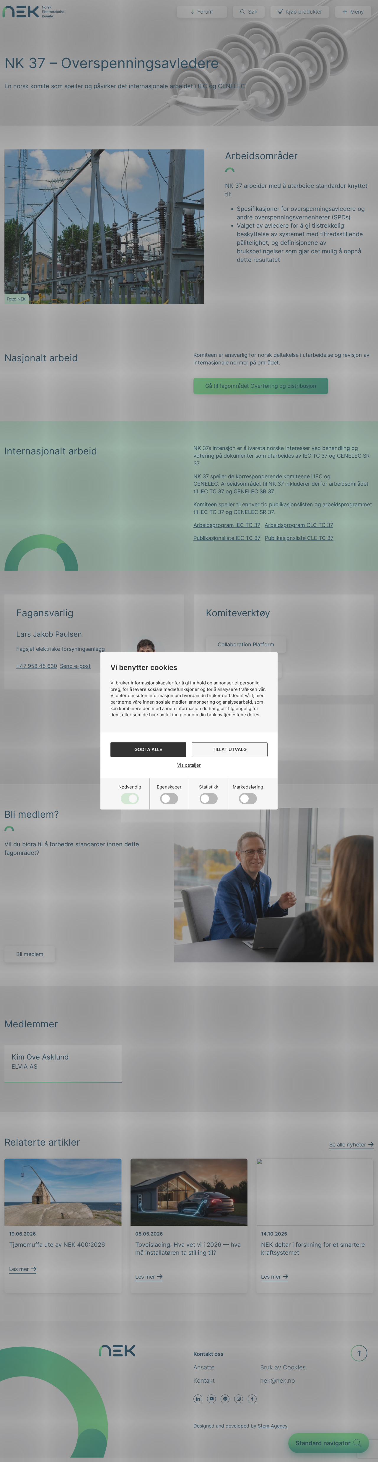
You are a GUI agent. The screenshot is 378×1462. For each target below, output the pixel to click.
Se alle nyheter (347, 1144)
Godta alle (148, 750)
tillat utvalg (230, 750)
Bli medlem (29, 954)
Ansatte (204, 1367)
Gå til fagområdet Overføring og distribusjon (260, 386)
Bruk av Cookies (283, 1367)
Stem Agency (273, 1426)
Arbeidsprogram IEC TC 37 (226, 525)
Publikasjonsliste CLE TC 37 (299, 538)
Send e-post (75, 666)
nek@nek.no (277, 1380)
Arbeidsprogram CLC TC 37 (299, 525)
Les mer (19, 1269)
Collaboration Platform (246, 644)
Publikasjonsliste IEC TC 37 (226, 538)
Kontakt (204, 1380)
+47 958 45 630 (36, 666)
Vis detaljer (189, 765)
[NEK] (33, 15)
